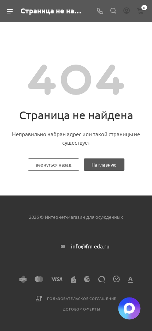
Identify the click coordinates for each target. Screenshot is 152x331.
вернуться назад (53, 165)
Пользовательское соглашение (82, 298)
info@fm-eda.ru (90, 246)
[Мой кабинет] (126, 11)
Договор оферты (81, 309)
